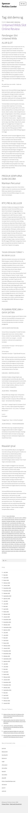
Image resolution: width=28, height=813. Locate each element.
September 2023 (7, 658)
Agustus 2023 (7, 661)
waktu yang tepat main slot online (10, 551)
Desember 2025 (7, 588)
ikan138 (4, 771)
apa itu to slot (18, 517)
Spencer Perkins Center (9, 5)
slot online (4, 768)
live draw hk (5, 755)
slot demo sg (17, 544)
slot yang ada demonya (12, 547)
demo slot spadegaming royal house (11, 533)
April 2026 (6, 577)
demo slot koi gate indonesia (12, 530)
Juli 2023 (6, 664)
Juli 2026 (6, 572)
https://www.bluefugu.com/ (8, 781)
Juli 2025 (6, 601)
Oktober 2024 (7, 624)
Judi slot (4, 791)
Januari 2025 (7, 617)
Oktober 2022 (7, 687)
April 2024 (6, 640)
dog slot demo (10, 535)
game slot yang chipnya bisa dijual (13, 538)
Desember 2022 (7, 682)
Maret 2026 (6, 580)
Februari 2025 (7, 614)
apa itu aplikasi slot (9, 517)
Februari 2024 (7, 645)
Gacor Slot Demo (11, 516)
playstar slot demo (9, 544)
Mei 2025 (6, 606)
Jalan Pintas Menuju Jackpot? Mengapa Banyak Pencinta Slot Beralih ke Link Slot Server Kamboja (13, 727)
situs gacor (4, 765)
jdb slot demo (20, 540)
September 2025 (7, 596)
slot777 (3, 787)
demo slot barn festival (17, 526)
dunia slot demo (18, 535)
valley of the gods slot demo (17, 549)
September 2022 (7, 690)
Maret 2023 (6, 674)
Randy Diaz (17, 22)
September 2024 (7, 627)
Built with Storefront (16, 804)
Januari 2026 (7, 585)
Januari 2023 (7, 679)
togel (3, 761)
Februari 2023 (7, 677)
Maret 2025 (6, 611)
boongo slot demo (11, 521)
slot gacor (4, 784)
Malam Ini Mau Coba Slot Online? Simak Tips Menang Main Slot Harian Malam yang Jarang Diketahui (14, 721)
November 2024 (7, 622)
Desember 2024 (7, 619)
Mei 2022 (6, 692)
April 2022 (6, 695)
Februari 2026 (7, 583)
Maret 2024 (6, 643)
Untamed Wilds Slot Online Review (14, 27)
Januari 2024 (7, 648)
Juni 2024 (6, 635)
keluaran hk (4, 751)
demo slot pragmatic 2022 (17, 532)
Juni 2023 (6, 666)
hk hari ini (4, 758)
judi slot (4, 748)
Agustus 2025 (7, 598)
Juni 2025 (6, 603)
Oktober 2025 (7, 593)
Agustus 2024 (7, 630)
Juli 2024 (6, 632)
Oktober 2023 (7, 656)
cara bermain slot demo (16, 523)
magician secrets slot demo (8, 542)
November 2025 (7, 590)
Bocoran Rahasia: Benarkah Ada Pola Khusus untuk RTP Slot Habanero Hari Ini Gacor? (14, 736)
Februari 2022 (7, 700)
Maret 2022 (6, 698)
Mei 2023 (6, 669)
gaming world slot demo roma (9, 540)
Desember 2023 (7, 651)
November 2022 (7, 685)
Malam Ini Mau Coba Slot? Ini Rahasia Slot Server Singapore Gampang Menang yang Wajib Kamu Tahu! (14, 716)
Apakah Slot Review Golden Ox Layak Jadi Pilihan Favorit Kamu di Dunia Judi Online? (14, 732)
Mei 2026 (6, 575)
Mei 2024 (6, 637)
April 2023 (6, 671)
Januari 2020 (7, 703)
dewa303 (4, 778)
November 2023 (7, 653)
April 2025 (6, 609)
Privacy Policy (5, 804)
